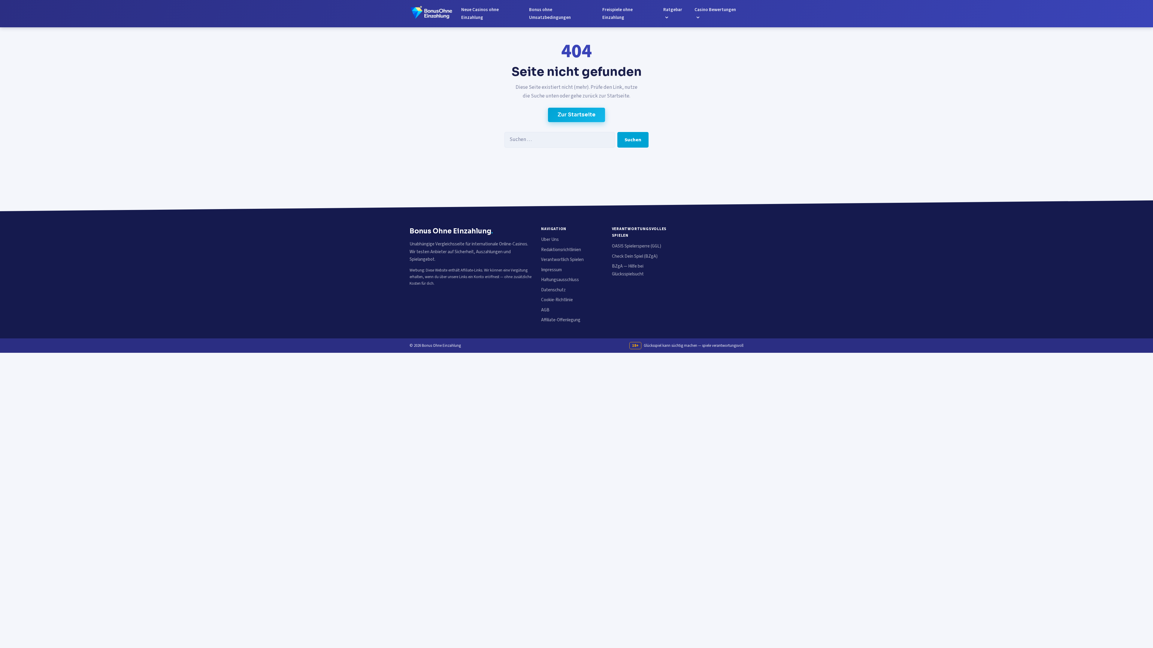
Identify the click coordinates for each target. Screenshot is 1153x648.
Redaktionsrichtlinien (561, 250)
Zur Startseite (576, 115)
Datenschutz (553, 290)
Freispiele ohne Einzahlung (617, 14)
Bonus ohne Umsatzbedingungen (550, 14)
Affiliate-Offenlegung (560, 320)
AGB (545, 310)
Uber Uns (550, 239)
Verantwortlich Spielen (562, 259)
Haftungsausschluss (560, 280)
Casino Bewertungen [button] (715, 10)
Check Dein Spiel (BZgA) (635, 256)
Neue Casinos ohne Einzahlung (480, 14)
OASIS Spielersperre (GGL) (636, 246)
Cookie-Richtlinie (557, 300)
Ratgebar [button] (672, 10)
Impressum (551, 270)
